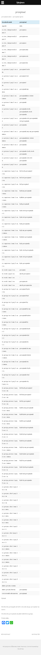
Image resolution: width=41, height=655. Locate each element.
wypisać (35, 634)
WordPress (21, 649)
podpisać (6, 634)
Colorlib (29, 646)
